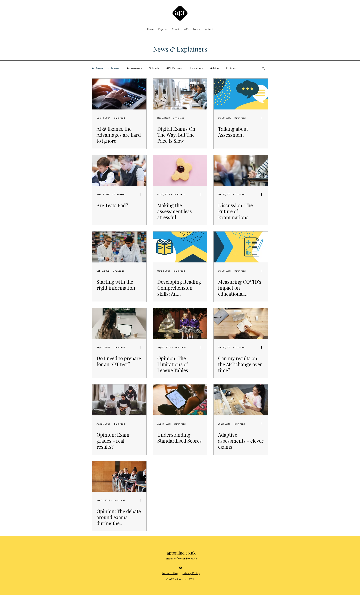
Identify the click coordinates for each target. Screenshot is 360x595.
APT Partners (174, 68)
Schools (154, 68)
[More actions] (141, 118)
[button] (263, 69)
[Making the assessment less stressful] (180, 170)
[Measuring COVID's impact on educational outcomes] (241, 247)
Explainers (196, 68)
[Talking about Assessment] (241, 94)
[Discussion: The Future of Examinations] (241, 170)
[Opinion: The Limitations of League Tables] (180, 323)
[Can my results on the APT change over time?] (241, 323)
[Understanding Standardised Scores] (180, 399)
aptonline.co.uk (181, 553)
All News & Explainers (105, 68)
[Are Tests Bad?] (119, 170)
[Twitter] (180, 568)
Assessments (134, 68)
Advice (214, 68)
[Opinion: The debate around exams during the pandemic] (119, 476)
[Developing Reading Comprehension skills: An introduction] (180, 247)
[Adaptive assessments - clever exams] (241, 399)
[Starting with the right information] (119, 247)
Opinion (231, 68)
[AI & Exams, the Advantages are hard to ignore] (119, 94)
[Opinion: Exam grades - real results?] (119, 399)
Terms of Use (170, 573)
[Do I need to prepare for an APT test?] (119, 323)
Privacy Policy (191, 573)
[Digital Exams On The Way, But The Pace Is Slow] (180, 94)
